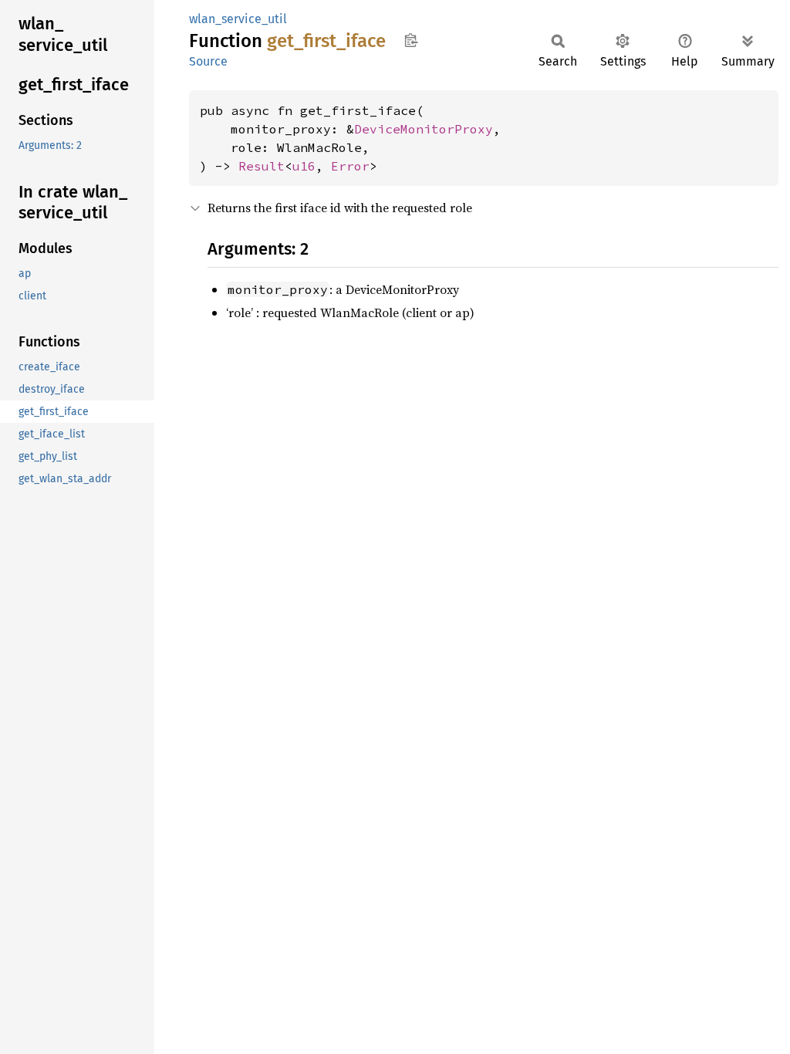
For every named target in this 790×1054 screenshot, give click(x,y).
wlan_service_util (238, 19)
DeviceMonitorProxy (423, 129)
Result (261, 166)
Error (350, 166)
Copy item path (411, 40)
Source (208, 61)
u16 (304, 166)
